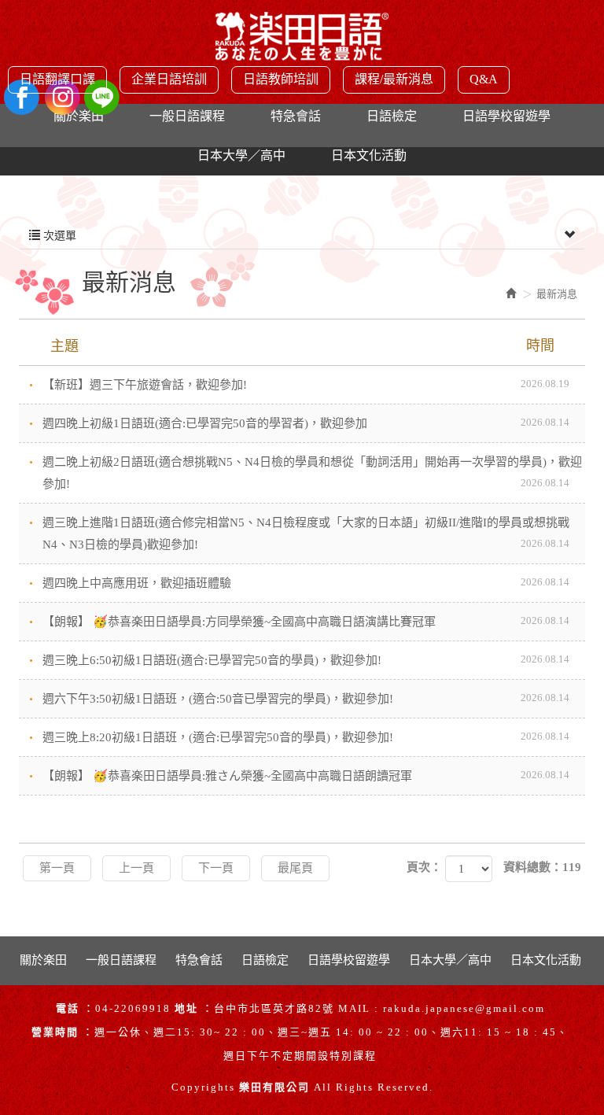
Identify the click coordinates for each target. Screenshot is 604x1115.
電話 (67, 1008)
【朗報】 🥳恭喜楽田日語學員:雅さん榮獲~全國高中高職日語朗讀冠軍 (305, 775)
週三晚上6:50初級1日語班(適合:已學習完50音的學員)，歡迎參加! (305, 659)
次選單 (58, 236)
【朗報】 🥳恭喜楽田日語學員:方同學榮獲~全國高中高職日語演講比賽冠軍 (305, 621)
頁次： (424, 867)
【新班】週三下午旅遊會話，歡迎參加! (305, 384)
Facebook (21, 97)
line (101, 97)
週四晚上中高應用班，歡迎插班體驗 (305, 582)
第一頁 (57, 868)
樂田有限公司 (302, 42)
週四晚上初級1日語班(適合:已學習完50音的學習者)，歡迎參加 (305, 423)
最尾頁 (295, 868)
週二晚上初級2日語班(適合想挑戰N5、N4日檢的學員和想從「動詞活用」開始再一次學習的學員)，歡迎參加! (312, 473)
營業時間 (55, 1032)
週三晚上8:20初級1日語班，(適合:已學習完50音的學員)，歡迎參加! (305, 737)
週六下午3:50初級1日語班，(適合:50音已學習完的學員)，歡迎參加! (305, 698)
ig (61, 97)
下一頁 (216, 868)
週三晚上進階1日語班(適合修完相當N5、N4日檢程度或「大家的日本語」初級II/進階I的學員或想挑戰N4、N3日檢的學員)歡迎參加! (305, 533)
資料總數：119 (542, 867)
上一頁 (136, 868)
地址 (186, 1008)
